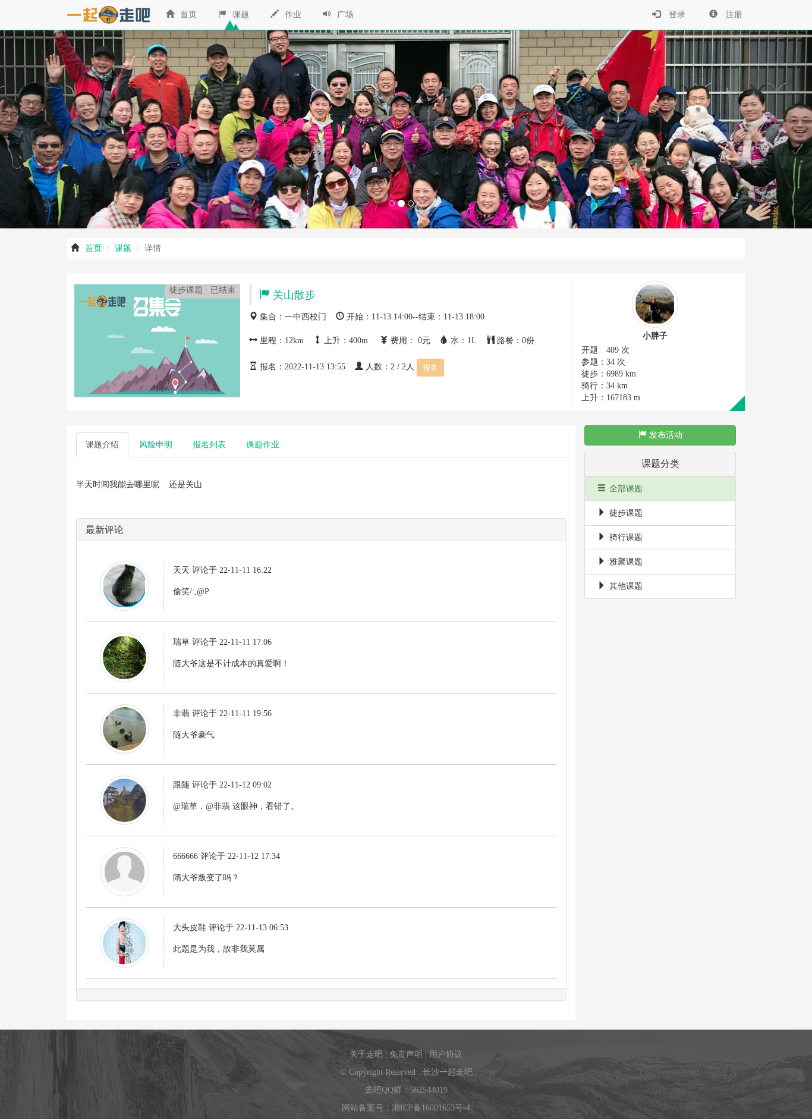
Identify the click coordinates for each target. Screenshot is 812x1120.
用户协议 (445, 1054)
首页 (187, 14)
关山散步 (293, 295)
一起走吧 (105, 15)
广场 (344, 14)
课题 (239, 14)
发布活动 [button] (664, 435)
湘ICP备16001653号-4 (431, 1107)
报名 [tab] (209, 444)
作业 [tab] (262, 444)
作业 (291, 14)
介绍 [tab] (102, 444)
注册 (733, 14)
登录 (676, 14)
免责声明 (406, 1054)
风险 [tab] (155, 444)
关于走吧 (366, 1054)
